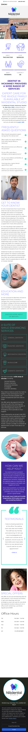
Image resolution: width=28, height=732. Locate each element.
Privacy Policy (12, 718)
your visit (21, 122)
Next (25, 538)
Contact (20, 73)
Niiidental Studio (8, 105)
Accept (14, 729)
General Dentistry (15, 338)
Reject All (14, 722)
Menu (4, 4)
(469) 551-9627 (21, 1)
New (7, 73)
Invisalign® (12, 362)
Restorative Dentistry (17, 354)
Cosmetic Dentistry (16, 371)
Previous (3, 538)
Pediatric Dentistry (16, 346)
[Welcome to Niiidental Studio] (14, 15)
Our (20, 56)
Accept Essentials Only (14, 726)
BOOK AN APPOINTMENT (11, 1)
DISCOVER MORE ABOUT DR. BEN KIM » (14, 315)
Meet (8, 56)
